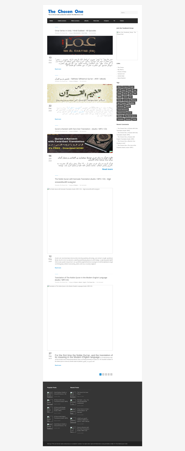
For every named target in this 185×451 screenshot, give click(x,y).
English (84, 282)
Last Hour (126, 100)
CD (118, 90)
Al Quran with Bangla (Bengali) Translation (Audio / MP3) (59, 409)
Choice (122, 20)
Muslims (131, 103)
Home (50, 20)
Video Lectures (74, 20)
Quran (129, 112)
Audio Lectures (60, 20)
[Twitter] (132, 21)
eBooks (85, 20)
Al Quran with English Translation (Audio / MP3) (61, 417)
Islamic (125, 96)
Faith (135, 90)
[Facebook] (136, 21)
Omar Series (84, 33)
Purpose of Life (122, 112)
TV (114, 20)
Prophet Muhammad (123, 109)
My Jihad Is (121, 69)
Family (119, 93)
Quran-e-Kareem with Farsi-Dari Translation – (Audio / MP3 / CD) (81, 129)
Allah (119, 87)
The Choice (121, 67)
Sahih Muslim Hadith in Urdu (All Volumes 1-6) (60, 424)
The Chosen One (90, 282)
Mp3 (119, 103)
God (135, 93)
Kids (130, 96)
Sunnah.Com (121, 74)
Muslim (124, 103)
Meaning (133, 100)
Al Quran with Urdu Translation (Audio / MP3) (61, 400)
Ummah (128, 119)
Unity (134, 119)
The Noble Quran (130, 116)
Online (128, 106)
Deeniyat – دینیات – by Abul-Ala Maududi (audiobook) (83, 401)
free (131, 93)
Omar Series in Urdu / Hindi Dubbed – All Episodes (75, 30)
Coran (129, 90)
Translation (121, 119)
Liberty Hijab (121, 76)
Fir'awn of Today (122, 71)
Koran (120, 100)
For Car (125, 93)
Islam (119, 96)
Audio (131, 87)
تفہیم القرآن (74, 108)
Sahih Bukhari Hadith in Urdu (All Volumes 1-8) (60, 393)
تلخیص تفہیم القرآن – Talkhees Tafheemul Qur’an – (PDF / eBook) (80, 79)
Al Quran (106, 20)
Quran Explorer (122, 78)
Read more (58, 69)
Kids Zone (95, 20)
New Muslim (121, 106)
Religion (120, 116)
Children (123, 90)
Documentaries (77, 33)
